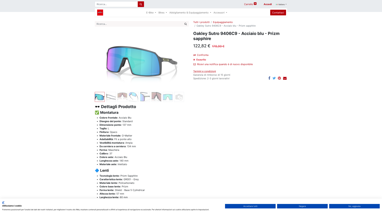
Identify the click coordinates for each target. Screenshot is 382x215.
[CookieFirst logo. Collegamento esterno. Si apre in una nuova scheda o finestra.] (3, 202)
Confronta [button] (202, 54)
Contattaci (278, 12)
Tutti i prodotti (201, 22)
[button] (102, 61)
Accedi (268, 4)
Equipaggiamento (223, 22)
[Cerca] (141, 4)
